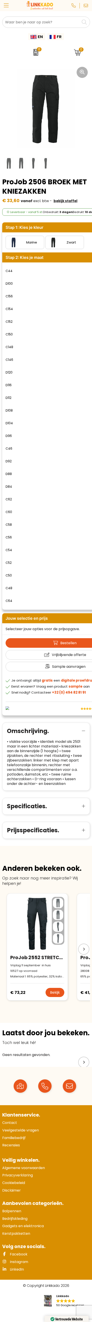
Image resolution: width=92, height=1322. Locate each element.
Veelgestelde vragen (20, 1130)
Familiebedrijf (14, 1137)
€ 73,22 (17, 992)
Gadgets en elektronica (23, 1226)
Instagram (18, 1261)
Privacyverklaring (17, 1175)
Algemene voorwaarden (23, 1167)
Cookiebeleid (13, 1182)
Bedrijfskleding (14, 1218)
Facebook (18, 1254)
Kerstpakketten (16, 1233)
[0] (34, 52)
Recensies (11, 1145)
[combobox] (41, 22)
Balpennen (11, 1211)
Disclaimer (11, 1190)
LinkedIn (16, 1269)
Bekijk (55, 992)
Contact (9, 1122)
